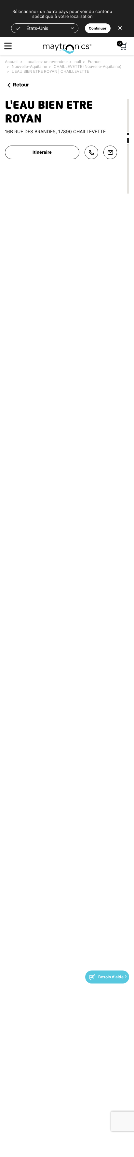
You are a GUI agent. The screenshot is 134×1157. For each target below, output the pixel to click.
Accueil (12, 61)
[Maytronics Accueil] (67, 45)
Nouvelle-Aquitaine (29, 66)
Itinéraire (42, 152)
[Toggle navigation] (8, 46)
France (94, 61)
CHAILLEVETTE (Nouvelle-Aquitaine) (87, 66)
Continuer (98, 28)
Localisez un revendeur (46, 61)
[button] (44, 28)
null (77, 61)
